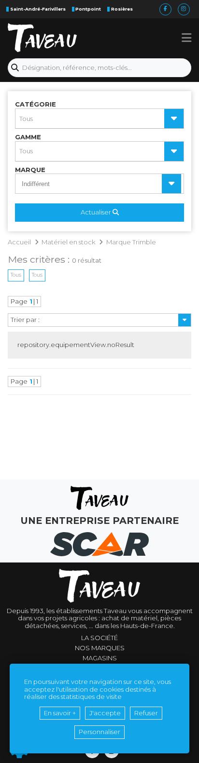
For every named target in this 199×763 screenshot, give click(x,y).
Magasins (100, 658)
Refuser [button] (146, 713)
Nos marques (100, 648)
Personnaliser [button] (99, 732)
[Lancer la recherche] (15, 68)
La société (99, 638)
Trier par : (25, 319)
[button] (186, 37)
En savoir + (60, 713)
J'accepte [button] (105, 713)
